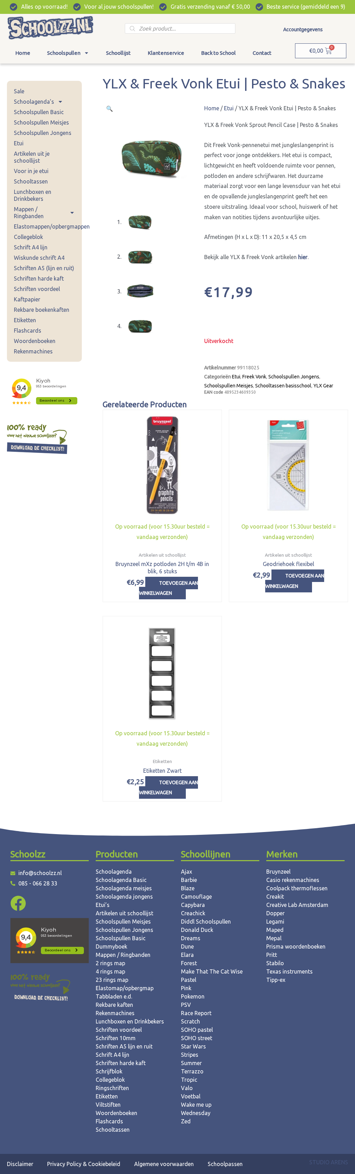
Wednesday (195, 1113)
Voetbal (190, 1096)
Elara (187, 955)
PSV (186, 1005)
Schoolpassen (225, 1164)
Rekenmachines (33, 351)
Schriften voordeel (37, 289)
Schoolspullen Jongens (42, 133)
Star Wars (193, 1046)
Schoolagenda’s (34, 101)
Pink (186, 988)
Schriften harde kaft (39, 278)
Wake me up (196, 1105)
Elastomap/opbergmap (125, 988)
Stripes (189, 1055)
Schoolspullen (63, 53)
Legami (275, 921)
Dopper (275, 913)
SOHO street (196, 1038)
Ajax (186, 871)
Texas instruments (289, 971)
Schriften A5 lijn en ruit (124, 1046)
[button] (109, 108)
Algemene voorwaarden (164, 1164)
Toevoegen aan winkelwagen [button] (168, 588)
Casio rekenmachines (292, 880)
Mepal (274, 938)
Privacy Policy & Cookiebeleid (83, 1164)
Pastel (188, 980)
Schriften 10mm (116, 1038)
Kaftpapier (27, 299)
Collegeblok (28, 237)
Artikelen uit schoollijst (124, 913)
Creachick (193, 913)
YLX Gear (323, 385)
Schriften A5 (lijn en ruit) (44, 268)
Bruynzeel (278, 871)
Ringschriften (112, 1088)
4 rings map (110, 971)
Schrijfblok (109, 1071)
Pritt (271, 955)
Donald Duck (197, 930)
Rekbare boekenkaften (41, 310)
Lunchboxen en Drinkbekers (32, 195)
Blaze (187, 888)
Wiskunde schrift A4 (39, 258)
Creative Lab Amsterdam (297, 905)
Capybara (193, 905)
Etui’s (103, 905)
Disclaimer (20, 1164)
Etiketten (25, 320)
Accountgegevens (303, 29)
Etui (19, 143)
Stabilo (275, 963)
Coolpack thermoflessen (297, 888)
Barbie (189, 880)
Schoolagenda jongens (124, 896)
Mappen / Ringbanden (29, 212)
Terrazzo (192, 1071)
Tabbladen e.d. (114, 996)
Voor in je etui (31, 171)
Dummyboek (111, 946)
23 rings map (112, 980)
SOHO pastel (197, 1030)
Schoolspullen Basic (39, 112)
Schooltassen (31, 181)
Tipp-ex (275, 980)
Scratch (190, 1021)
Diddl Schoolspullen (206, 921)
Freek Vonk (254, 376)
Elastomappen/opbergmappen (48, 226)
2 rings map (110, 963)
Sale (19, 91)
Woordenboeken (34, 341)
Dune (187, 946)
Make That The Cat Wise (212, 971)
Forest (189, 963)
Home (22, 53)
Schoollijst (118, 53)
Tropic (189, 1080)
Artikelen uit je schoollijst (32, 157)
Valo (187, 1088)
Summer (191, 1063)
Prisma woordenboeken (296, 946)
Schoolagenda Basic (121, 880)
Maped (275, 930)
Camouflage (196, 896)
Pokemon (193, 996)
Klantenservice (166, 53)
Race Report (196, 1013)
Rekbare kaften (114, 1005)
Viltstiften (108, 1105)
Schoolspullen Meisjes (41, 122)
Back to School (218, 53)
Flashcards (27, 330)
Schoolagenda (114, 871)
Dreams (190, 938)
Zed (186, 1121)
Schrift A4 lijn (30, 247)
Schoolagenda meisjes (124, 888)
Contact (262, 53)
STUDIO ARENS (328, 1162)
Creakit (275, 896)
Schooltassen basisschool (283, 385)
